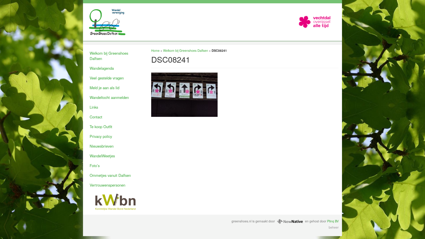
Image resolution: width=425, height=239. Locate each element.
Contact (96, 117)
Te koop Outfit (101, 126)
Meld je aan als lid (104, 87)
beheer (334, 227)
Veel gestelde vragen (107, 78)
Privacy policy (101, 136)
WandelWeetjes (102, 155)
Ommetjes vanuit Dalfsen (110, 175)
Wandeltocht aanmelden (109, 97)
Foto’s (95, 165)
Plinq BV (333, 221)
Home (155, 50)
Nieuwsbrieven (102, 146)
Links (94, 107)
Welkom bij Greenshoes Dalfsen (109, 55)
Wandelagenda (102, 68)
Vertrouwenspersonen (107, 185)
